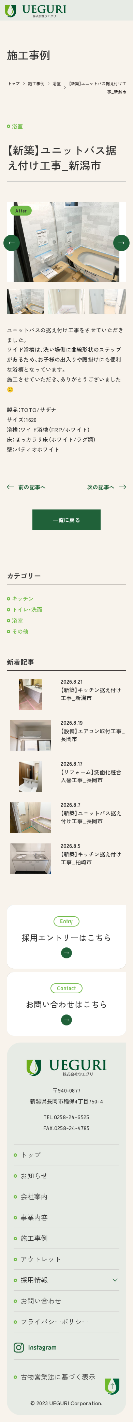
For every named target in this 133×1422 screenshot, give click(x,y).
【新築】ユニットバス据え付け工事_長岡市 (91, 817)
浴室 (17, 126)
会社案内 (34, 1196)
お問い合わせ (40, 1301)
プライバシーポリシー (54, 1322)
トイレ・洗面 (27, 609)
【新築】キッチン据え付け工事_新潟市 (91, 693)
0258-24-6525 (71, 1117)
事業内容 (34, 1217)
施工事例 (34, 1238)
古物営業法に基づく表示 (57, 1377)
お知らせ (34, 1175)
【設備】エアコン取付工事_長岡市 (93, 734)
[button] (11, 243)
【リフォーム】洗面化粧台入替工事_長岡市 (91, 776)
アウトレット (40, 1259)
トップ (30, 1155)
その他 (20, 631)
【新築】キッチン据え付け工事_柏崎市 (91, 858)
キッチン (23, 598)
